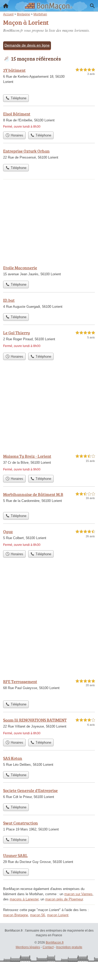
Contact (48, 947)
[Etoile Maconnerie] (49, 271)
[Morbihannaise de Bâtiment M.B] (49, 500)
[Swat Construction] (49, 826)
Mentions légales (28, 947)
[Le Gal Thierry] (49, 340)
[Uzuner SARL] (49, 859)
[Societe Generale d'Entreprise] (49, 794)
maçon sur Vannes (78, 894)
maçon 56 (37, 915)
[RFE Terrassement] (49, 688)
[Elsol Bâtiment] (49, 119)
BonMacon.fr (55, 942)
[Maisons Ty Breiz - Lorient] (49, 463)
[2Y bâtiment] (49, 79)
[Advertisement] (49, 622)
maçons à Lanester (24, 899)
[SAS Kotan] (49, 762)
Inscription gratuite (69, 947)
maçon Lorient (57, 915)
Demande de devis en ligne (27, 45)
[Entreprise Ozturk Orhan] (49, 154)
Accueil (5, 5)
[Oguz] (49, 538)
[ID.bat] (49, 304)
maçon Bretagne (15, 915)
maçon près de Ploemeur (64, 899)
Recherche (92, 5)
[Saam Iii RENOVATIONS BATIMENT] (49, 726)
